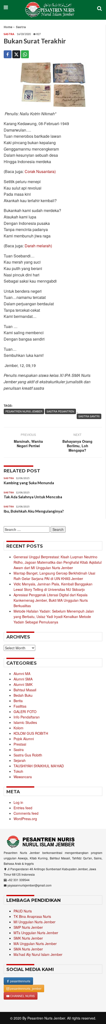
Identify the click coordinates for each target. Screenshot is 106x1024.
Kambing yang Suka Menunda (29, 483)
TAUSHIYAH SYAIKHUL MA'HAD (39, 765)
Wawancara (23, 776)
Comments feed (26, 813)
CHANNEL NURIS (22, 996)
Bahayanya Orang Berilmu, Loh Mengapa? (77, 445)
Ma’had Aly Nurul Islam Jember (38, 954)
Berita (18, 700)
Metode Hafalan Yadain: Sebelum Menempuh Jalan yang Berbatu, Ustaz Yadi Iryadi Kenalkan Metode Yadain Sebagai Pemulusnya (54, 616)
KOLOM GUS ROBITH (31, 733)
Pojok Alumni (24, 738)
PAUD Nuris (23, 910)
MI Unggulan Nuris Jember (34, 921)
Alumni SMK (23, 684)
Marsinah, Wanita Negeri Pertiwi (28, 443)
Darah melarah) (38, 246)
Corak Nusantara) (40, 171)
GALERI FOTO (25, 711)
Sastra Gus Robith (28, 755)
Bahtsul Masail (25, 689)
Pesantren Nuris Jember (46, 1018)
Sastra (21, 27)
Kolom (18, 727)
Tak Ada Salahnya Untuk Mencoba (33, 497)
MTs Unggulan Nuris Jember (36, 932)
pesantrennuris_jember (25, 988)
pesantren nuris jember (23, 411)
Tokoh (18, 771)
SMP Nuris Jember (28, 927)
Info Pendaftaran (27, 717)
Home (8, 27)
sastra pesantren (60, 411)
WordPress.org (25, 818)
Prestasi (20, 744)
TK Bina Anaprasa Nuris (32, 916)
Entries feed (23, 807)
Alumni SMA (23, 678)
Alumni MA (22, 673)
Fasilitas (20, 706)
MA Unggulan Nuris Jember (35, 943)
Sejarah (20, 760)
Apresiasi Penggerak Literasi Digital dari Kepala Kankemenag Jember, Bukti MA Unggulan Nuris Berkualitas (51, 600)
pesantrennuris (19, 981)
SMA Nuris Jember (28, 949)
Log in (18, 802)
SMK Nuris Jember (28, 938)
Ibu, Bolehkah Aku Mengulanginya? (34, 511)
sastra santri (89, 416)
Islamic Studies (25, 722)
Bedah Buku (23, 695)
